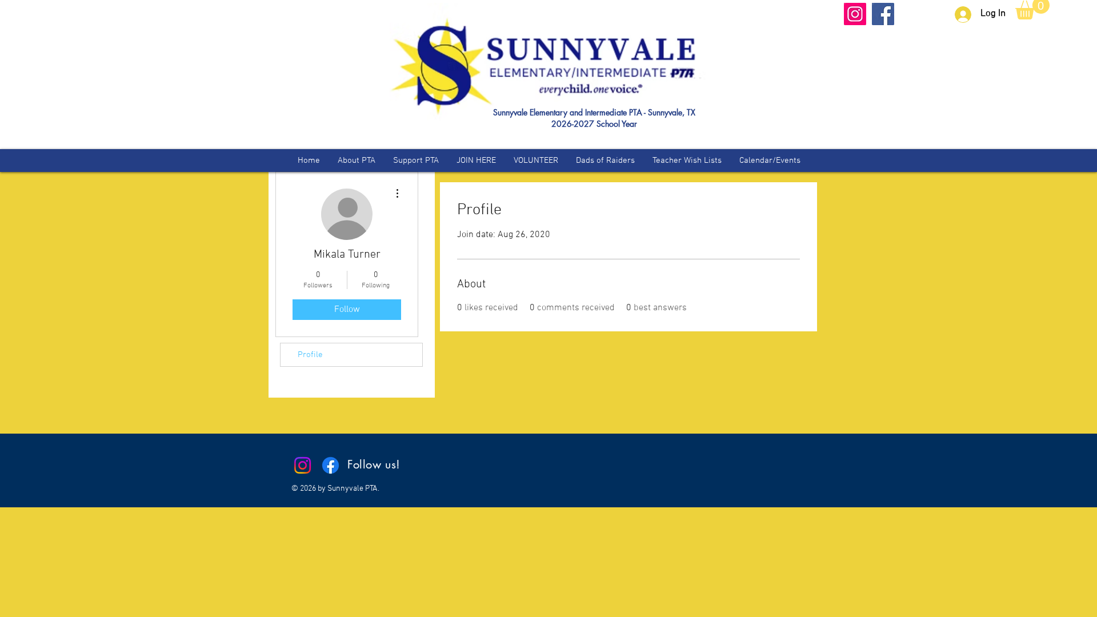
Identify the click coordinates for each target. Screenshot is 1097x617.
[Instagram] (855, 14)
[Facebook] (883, 14)
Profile (310, 355)
